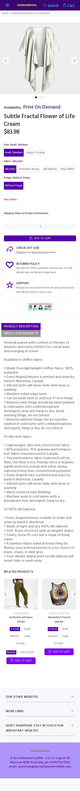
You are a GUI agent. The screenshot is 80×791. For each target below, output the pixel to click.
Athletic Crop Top (59, 613)
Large (27, 636)
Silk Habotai (50, 169)
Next (74, 60)
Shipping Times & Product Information (26, 213)
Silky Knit (10, 169)
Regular (11, 652)
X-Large (20, 643)
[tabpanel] (40, 58)
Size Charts (10, 199)
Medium (14, 636)
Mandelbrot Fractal (59, 617)
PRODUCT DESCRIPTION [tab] (21, 326)
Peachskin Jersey (29, 169)
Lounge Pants (21, 613)
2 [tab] (39, 97)
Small (27, 629)
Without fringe (13, 185)
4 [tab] (44, 97)
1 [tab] (36, 97)
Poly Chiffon (67, 169)
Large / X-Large (36, 152)
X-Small (15, 629)
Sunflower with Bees (21, 617)
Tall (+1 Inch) (27, 652)
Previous (5, 60)
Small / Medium (14, 152)
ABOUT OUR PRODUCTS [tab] (21, 333)
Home (5, 13)
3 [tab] (41, 97)
